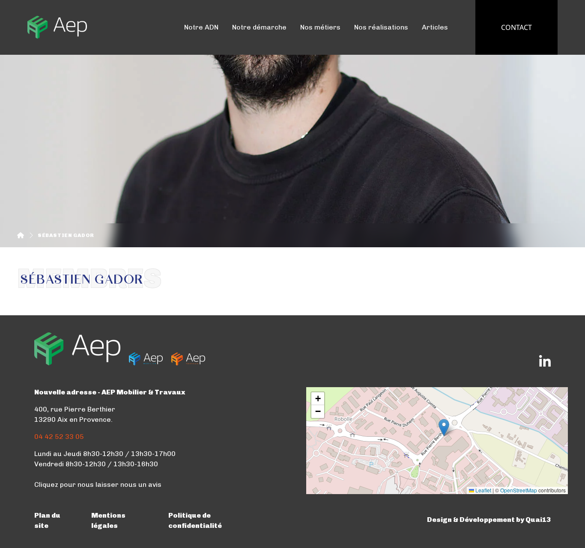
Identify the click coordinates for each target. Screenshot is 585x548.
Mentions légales (108, 520)
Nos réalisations (381, 27)
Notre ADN (201, 27)
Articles (435, 27)
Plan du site (47, 520)
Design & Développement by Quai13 (489, 519)
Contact (516, 27)
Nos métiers (320, 27)
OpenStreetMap (518, 490)
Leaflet (482, 490)
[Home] (20, 235)
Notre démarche (259, 27)
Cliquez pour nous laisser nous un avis (97, 484)
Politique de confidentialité (195, 520)
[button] (444, 427)
